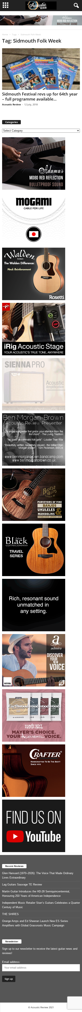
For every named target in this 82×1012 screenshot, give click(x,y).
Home (5, 34)
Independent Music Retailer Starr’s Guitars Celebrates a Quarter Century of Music (41, 905)
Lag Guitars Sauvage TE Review (22, 884)
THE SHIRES (10, 914)
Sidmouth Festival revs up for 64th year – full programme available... (40, 96)
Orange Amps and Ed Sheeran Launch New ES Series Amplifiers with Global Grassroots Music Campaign (35, 923)
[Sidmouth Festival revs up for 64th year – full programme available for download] (41, 69)
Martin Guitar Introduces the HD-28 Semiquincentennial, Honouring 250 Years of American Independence (36, 893)
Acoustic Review (11, 104)
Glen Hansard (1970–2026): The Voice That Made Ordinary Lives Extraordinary (37, 875)
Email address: (11, 962)
